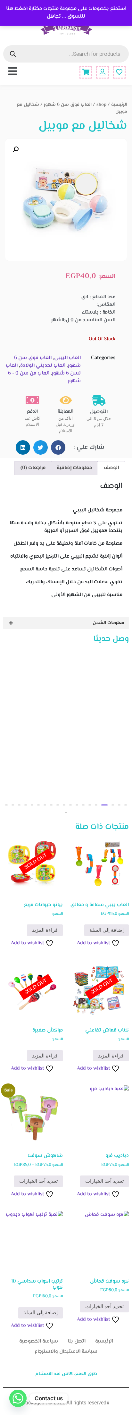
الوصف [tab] (111, 468)
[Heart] (119, 72)
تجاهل (54, 17)
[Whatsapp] (18, 1398)
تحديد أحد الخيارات (104, 1181)
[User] (102, 72)
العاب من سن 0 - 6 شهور (44, 377)
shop (101, 104)
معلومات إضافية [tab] (74, 468)
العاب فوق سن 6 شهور (68, 104)
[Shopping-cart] (85, 72)
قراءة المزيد (45, 930)
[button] (15, 149)
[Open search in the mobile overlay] (66, 54)
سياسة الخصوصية (38, 1341)
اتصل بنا (77, 1341)
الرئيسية (119, 104)
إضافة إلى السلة (106, 930)
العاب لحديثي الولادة (42, 366)
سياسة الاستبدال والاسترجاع (66, 1352)
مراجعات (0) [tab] (33, 468)
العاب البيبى (67, 358)
